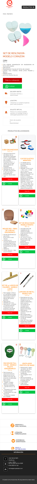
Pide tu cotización (12, 80)
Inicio (4, 14)
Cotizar (12, 86)
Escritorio (10, 14)
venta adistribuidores (20, 448)
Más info (10, 179)
